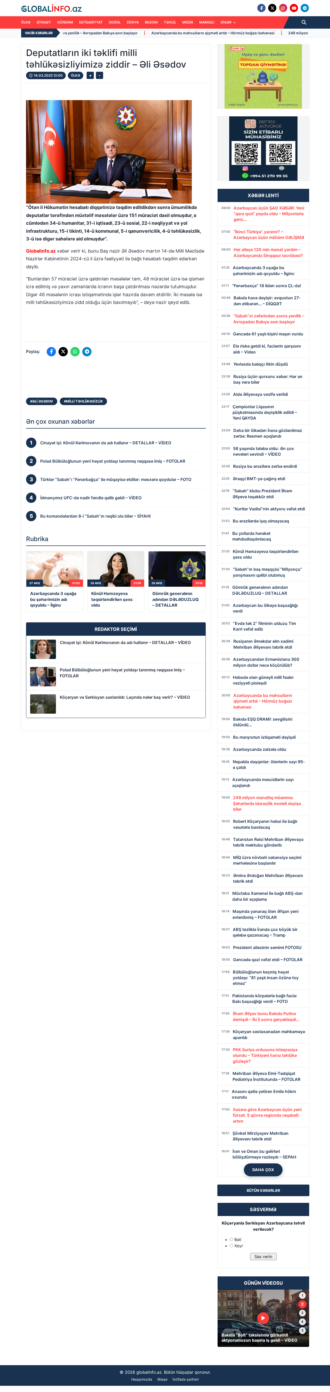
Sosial (115, 22)
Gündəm (65, 22)
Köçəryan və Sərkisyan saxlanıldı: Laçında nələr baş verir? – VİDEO (125, 697)
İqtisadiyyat (91, 22)
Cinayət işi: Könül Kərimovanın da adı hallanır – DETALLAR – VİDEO (125, 642)
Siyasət (44, 22)
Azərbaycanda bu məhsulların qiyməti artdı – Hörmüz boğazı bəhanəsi (134, 33)
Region (151, 22)
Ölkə (25, 22)
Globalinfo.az (41, 251)
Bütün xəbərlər (263, 1190)
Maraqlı (206, 22)
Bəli (237, 1239)
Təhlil (170, 22)
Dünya (133, 22)
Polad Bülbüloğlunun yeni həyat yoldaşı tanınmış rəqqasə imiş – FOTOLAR (122, 672)
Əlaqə (162, 1379)
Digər (226, 22)
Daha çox (263, 1169)
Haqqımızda (141, 1379)
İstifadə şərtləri (185, 1379)
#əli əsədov (41, 401)
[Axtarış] (304, 22)
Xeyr (238, 1245)
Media (187, 22)
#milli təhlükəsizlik (83, 401)
